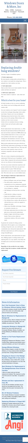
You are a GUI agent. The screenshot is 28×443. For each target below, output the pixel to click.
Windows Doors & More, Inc (14, 5)
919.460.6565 (17, 17)
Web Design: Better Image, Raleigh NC (14, 440)
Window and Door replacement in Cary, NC (13, 382)
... (20, 323)
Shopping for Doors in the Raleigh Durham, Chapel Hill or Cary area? (13, 357)
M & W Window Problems (10, 393)
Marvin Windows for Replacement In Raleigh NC (14, 317)
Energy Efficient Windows (10, 347)
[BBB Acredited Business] (14, 416)
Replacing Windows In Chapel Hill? (13, 401)
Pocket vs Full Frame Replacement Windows (13, 338)
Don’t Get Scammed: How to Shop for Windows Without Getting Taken (14, 306)
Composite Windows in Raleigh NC (13, 326)
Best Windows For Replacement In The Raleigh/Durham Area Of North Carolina (13, 368)
